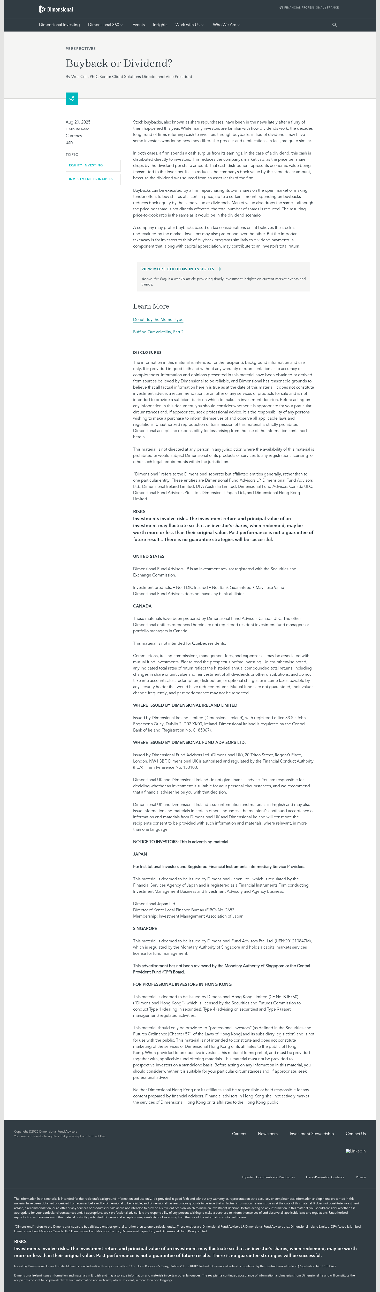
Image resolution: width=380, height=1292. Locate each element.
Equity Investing (86, 165)
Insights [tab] (160, 25)
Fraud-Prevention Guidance (325, 1177)
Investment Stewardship (312, 1134)
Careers (239, 1134)
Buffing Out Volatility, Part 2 (158, 332)
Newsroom (268, 1134)
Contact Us (356, 1134)
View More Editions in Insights (178, 269)
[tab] (56, 9)
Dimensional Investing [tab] (59, 25)
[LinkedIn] (356, 1152)
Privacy (361, 1177)
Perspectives (81, 49)
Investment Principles (91, 179)
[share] (72, 99)
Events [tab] (139, 25)
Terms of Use (96, 1136)
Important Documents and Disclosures (268, 1177)
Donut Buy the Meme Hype (158, 320)
